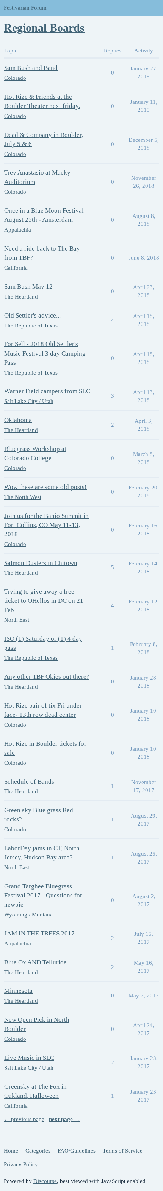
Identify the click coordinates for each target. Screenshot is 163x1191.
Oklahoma (18, 420)
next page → (64, 1119)
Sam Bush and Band (31, 67)
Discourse (45, 1181)
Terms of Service (123, 1151)
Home (11, 1151)
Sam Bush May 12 (28, 286)
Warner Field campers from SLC (47, 391)
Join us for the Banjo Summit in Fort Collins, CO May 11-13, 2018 (46, 525)
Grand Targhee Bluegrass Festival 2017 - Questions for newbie (43, 895)
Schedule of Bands (29, 781)
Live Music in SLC (29, 1057)
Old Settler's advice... (32, 315)
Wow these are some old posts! (45, 487)
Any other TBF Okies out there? (46, 676)
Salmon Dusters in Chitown (40, 563)
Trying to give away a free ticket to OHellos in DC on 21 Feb (43, 600)
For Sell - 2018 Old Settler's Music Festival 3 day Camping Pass (45, 353)
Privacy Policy (21, 1164)
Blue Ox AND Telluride (35, 962)
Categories (37, 1151)
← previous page (24, 1119)
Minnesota (18, 990)
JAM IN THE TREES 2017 (39, 933)
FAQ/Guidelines (77, 1151)
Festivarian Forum (25, 8)
